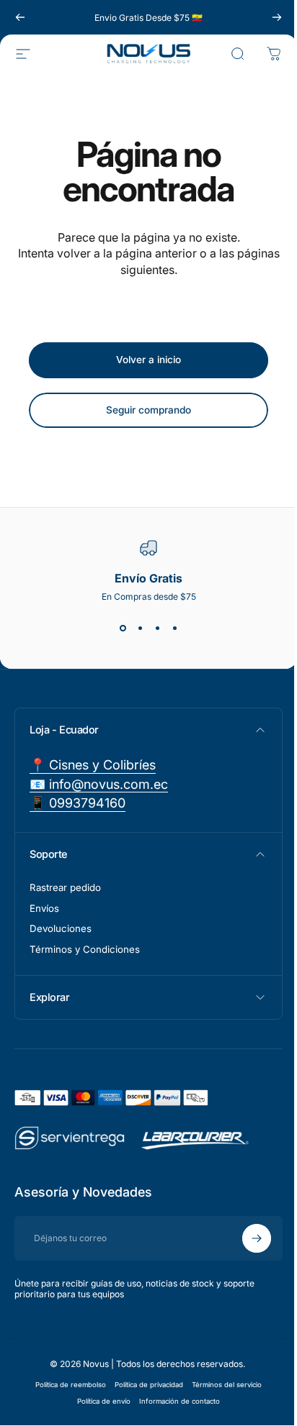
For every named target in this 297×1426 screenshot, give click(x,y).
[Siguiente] (277, 17)
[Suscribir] (245, 1238)
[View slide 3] (157, 627)
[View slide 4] (174, 627)
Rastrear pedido (65, 887)
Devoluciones (61, 928)
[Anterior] (20, 17)
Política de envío (98, 1401)
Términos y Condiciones (85, 949)
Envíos (44, 908)
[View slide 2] (139, 627)
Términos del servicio (222, 1385)
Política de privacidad (144, 1385)
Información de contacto (174, 1401)
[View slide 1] (122, 627)
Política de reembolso (65, 1385)
